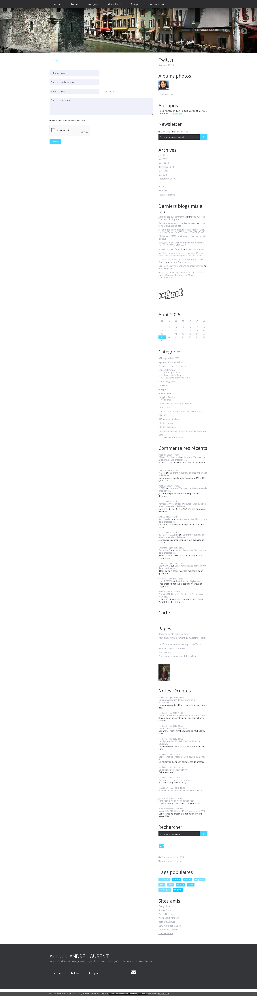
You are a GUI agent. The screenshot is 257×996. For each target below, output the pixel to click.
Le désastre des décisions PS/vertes (176, 403)
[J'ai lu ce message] (254, 994)
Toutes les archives (166, 195)
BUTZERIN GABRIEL (168, 534)
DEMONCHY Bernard (169, 457)
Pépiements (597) (167, 236)
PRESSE (162, 415)
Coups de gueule (166, 381)
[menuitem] (58, 4)
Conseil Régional (166, 370)
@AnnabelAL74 (166, 65)
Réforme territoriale (168, 419)
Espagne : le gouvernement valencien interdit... (181, 242)
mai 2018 (162, 175)
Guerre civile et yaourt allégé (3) (182, 237)
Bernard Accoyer (166, 921)
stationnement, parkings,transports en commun (182, 431)
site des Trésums (167, 427)
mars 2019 (163, 163)
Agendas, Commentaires (170, 362)
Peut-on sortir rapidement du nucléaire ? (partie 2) (182, 639)
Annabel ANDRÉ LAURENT (79, 956)
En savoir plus (163, 994)
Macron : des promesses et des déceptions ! (180, 411)
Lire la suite (176, 113)
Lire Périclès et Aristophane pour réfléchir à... (180, 265)
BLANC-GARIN (165, 594)
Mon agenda (164, 652)
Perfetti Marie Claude (169, 503)
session (187, 879)
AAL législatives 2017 (168, 358)
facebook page (157, 4)
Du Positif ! (163, 385)
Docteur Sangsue (178, 262)
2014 (170, 884)
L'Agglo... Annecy (166, 397)
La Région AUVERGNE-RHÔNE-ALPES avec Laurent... (179, 742)
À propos (93, 973)
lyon (162, 884)
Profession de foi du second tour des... (181, 595)
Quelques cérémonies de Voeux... (174, 780)
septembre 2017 (166, 178)
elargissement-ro (195, 249)
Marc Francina (165, 933)
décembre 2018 (166, 167)
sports (167, 400)
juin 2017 (163, 182)
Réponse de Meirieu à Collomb (173, 634)
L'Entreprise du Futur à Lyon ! (173, 769)
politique (164, 879)
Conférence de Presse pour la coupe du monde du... (181, 758)
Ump (160, 435)
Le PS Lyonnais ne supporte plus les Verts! (179, 644)
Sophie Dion (164, 910)
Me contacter (115, 4)
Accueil (57, 4)
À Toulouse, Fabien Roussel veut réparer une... (181, 229)
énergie (162, 389)
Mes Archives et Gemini (170, 249)
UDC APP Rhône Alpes (169, 925)
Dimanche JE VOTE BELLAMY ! (173, 728)
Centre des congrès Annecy (172, 366)
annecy (176, 879)
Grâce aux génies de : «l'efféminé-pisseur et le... (181, 272)
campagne (165, 889)
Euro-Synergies (166, 268)
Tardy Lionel (164, 906)
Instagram (93, 4)
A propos (135, 4)
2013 (190, 884)
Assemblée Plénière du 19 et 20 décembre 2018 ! (182, 811)
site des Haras (165, 423)
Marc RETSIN (165, 581)
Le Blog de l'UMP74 (168, 929)
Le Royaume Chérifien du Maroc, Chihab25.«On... (176, 276)
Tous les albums (165, 94)
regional (199, 879)
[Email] (161, 846)
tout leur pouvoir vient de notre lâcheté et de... (181, 253)
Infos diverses (165, 393)
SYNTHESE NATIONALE (174, 245)
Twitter (74, 4)
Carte (164, 613)
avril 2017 (163, 190)
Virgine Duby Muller (168, 917)
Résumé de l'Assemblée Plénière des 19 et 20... (181, 790)
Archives (75, 973)
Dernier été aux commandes (172, 216)
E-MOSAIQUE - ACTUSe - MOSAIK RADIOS (183, 232)
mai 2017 (162, 186)
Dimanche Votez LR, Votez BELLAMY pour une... (182, 715)
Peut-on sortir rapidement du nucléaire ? (178, 656)
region (177, 889)
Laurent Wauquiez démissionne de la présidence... (182, 458)
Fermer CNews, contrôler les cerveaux (177, 223)
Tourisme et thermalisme (177, 377)
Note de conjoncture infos (171, 648)
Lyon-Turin (164, 407)
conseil (180, 884)
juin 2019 (163, 155)
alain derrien (164, 519)
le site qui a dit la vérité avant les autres (182, 255)
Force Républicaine (173, 437)
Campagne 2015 (172, 372)
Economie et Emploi (174, 375)
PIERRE (162, 472)
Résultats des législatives (188, 581)
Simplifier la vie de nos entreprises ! (176, 800)
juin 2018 (163, 171)
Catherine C (164, 550)
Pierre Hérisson (166, 914)
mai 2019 (162, 159)
